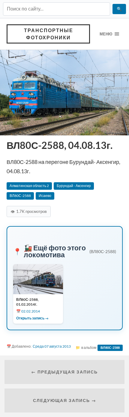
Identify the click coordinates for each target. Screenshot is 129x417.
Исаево (45, 195)
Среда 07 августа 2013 (52, 346)
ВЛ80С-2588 (20, 195)
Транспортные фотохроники (48, 33)
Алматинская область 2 (29, 185)
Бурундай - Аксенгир (74, 185)
